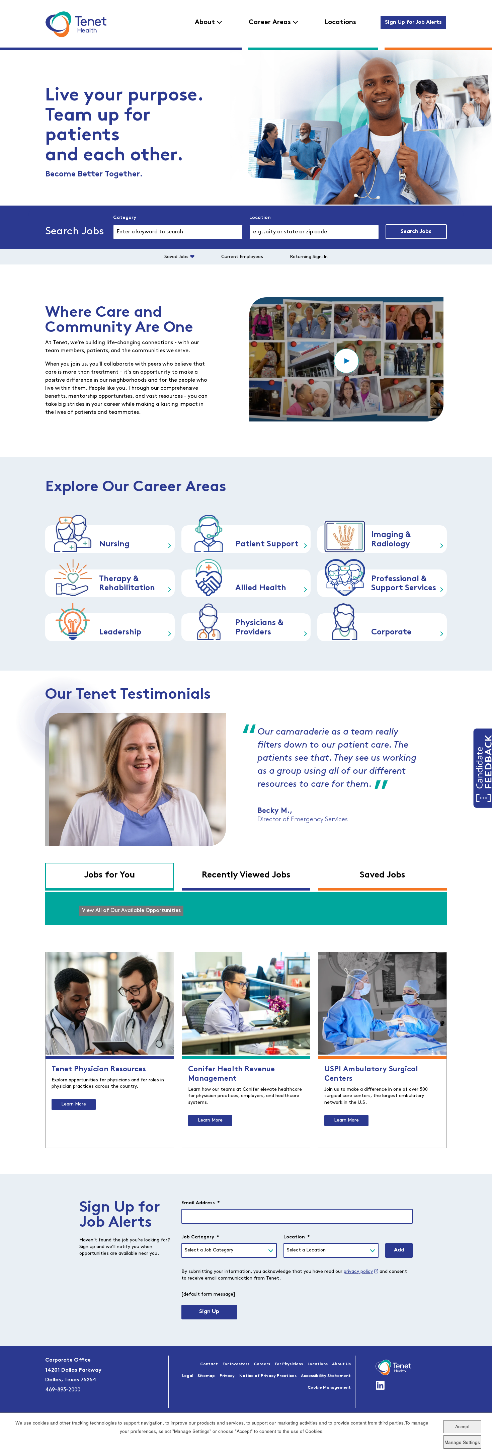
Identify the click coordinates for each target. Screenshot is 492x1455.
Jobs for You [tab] (109, 875)
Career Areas (270, 22)
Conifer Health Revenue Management (231, 1074)
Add (399, 1250)
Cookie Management (329, 1388)
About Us (341, 1364)
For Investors (236, 1364)
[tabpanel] (246, 908)
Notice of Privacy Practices (268, 1376)
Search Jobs (416, 231)
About (205, 22)
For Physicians (289, 1364)
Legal (187, 1376)
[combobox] (314, 232)
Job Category (200, 1237)
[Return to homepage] (75, 24)
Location (260, 217)
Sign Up (209, 1311)
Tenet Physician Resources (99, 1069)
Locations (340, 22)
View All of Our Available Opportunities (131, 910)
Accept (462, 1427)
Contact (209, 1364)
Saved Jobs (176, 256)
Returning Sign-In (309, 256)
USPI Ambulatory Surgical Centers (371, 1074)
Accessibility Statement (326, 1376)
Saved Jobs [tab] (382, 875)
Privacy (227, 1376)
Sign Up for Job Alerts (413, 22)
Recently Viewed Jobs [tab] (246, 875)
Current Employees (242, 256)
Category (124, 217)
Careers (262, 1364)
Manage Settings (462, 1442)
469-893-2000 (62, 1390)
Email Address (200, 1203)
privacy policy (358, 1271)
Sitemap (206, 1376)
